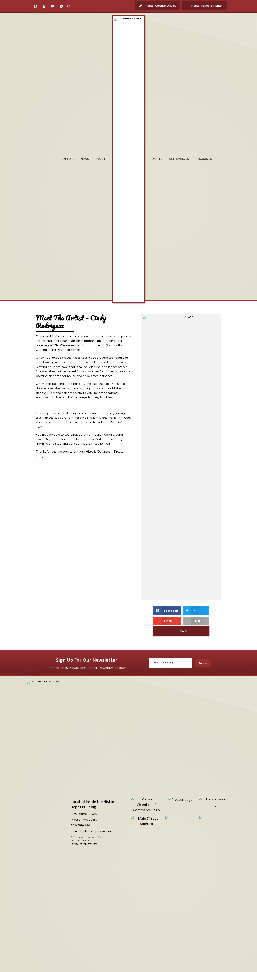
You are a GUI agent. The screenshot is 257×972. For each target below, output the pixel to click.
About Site (91, 843)
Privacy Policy (78, 843)
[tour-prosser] (214, 802)
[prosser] (180, 799)
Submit (203, 663)
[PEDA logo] (180, 824)
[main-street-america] (146, 821)
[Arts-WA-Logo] (214, 832)
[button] (157, 5)
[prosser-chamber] (146, 805)
